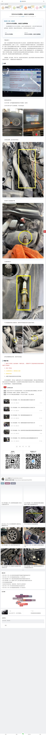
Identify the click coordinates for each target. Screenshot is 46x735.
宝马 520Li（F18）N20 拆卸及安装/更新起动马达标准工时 (14, 585)
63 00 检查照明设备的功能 (26, 604)
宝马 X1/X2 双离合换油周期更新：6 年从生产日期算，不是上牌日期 (19, 394)
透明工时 (17, 402)
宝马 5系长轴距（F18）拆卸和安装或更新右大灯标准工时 (23, 407)
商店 (16, 734)
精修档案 (6, 4)
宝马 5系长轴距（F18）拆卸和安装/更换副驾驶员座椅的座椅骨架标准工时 (26, 430)
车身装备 (23, 605)
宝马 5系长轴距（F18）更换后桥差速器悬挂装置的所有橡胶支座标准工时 (16, 578)
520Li (21, 595)
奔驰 (18, 600)
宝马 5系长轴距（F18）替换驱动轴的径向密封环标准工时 (23, 422)
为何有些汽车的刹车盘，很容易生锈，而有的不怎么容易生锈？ (14, 584)
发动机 (25, 595)
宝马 (14, 402)
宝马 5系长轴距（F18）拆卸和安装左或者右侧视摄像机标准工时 (24, 438)
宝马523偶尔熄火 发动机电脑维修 (31, 524)
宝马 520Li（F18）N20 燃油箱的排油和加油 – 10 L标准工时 (14, 577)
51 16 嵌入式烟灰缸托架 (17, 601)
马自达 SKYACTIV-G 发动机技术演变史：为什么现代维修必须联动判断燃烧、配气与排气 (23, 390)
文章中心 (29, 734)
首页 (3, 4)
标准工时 (19, 604)
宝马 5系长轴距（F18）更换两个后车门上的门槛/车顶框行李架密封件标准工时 (17, 580)
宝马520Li (18, 596)
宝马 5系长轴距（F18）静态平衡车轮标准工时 (11, 545)
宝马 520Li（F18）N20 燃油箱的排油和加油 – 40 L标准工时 (14, 587)
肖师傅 (9, 478)
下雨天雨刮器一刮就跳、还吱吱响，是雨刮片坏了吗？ (16, 392)
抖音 (40, 734)
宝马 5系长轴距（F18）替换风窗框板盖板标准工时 (21, 415)
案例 (25, 602)
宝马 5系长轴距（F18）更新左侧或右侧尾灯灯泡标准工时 (23, 399)
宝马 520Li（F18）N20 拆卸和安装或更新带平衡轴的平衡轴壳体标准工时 (16, 575)
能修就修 (21, 602)
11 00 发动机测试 (27, 598)
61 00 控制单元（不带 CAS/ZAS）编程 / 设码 (28, 600)
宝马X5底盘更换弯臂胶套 (7, 582)
